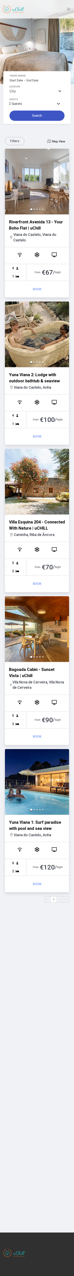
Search (37, 116)
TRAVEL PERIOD (17, 76)
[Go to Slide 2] (34, 209)
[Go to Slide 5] (43, 209)
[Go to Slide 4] (40, 209)
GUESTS (13, 99)
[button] (37, 181)
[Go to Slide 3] (37, 209)
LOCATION (14, 87)
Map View (58, 141)
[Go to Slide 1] (31, 209)
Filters (14, 141)
